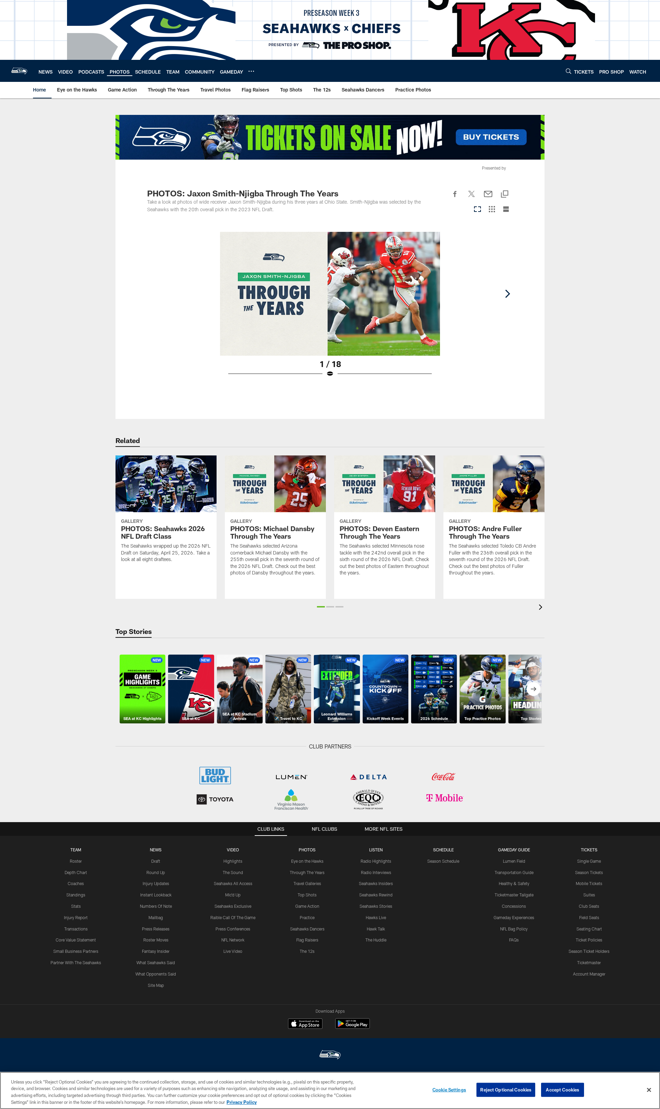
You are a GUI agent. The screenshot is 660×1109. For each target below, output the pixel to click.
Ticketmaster (589, 962)
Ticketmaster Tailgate (514, 894)
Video (233, 849)
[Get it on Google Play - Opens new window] (352, 1027)
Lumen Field (514, 861)
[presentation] (541, 608)
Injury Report (76, 917)
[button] (321, 606)
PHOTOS (307, 849)
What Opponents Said (155, 973)
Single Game (589, 861)
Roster (76, 861)
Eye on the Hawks (307, 861)
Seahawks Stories (376, 906)
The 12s (307, 951)
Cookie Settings (449, 1089)
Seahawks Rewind (376, 894)
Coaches (76, 883)
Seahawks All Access (233, 883)
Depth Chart (76, 872)
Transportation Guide (514, 872)
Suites (589, 894)
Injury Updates (156, 883)
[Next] (507, 294)
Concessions (514, 906)
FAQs (514, 939)
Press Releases (155, 928)
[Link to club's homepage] (19, 71)
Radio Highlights (376, 861)
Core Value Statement (76, 939)
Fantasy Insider (155, 951)
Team (75, 849)
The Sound (233, 872)
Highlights (232, 861)
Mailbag (155, 917)
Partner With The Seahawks (76, 962)
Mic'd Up (233, 894)
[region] (330, 1090)
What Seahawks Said (155, 962)
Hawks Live (376, 917)
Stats (76, 906)
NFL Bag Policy (514, 928)
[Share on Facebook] (455, 197)
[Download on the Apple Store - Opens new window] (305, 1024)
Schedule (443, 849)
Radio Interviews (376, 872)
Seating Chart (589, 928)
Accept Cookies (562, 1089)
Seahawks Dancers (307, 928)
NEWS (156, 849)
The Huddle (375, 939)
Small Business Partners (75, 951)
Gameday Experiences (514, 917)
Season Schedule (443, 861)
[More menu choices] (251, 71)
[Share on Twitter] (471, 197)
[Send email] (488, 197)
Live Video (232, 951)
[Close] (649, 1089)
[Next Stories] (533, 689)
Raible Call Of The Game (232, 917)
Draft (155, 861)
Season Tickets (589, 872)
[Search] (568, 71)
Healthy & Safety (514, 883)
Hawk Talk (376, 928)
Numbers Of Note (156, 906)
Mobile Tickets (589, 883)
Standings (75, 894)
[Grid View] (491, 209)
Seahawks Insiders (376, 883)
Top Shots (307, 894)
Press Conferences (233, 928)
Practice (307, 917)
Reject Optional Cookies (505, 1089)
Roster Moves (155, 939)
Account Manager (589, 973)
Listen (376, 849)
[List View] (506, 209)
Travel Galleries (307, 883)
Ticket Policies (589, 939)
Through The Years (307, 872)
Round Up (155, 872)
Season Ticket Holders (589, 951)
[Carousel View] (477, 209)
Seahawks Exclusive (232, 906)
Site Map (156, 985)
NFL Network (232, 939)
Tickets (589, 849)
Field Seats (589, 917)
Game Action (307, 906)
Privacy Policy (242, 1102)
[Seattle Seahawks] (330, 1055)
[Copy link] (504, 195)
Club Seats (589, 906)
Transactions (76, 928)
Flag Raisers (307, 939)
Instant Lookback (156, 894)
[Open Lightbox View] (330, 309)
